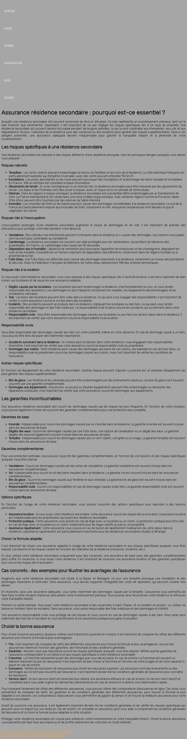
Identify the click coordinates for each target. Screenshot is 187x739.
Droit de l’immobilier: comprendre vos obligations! (32, 736)
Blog (7, 80)
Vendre (9, 45)
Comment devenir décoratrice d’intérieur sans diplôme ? (37, 732)
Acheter (9, 10)
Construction (13, 62)
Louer (8, 28)
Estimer (9, 97)
